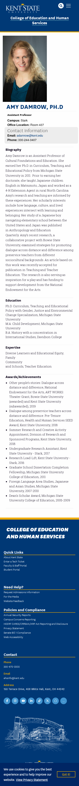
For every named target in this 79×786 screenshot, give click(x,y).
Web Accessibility (13, 637)
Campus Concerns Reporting (19, 619)
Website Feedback (14, 601)
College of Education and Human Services (39, 20)
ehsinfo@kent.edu (14, 678)
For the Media (11, 596)
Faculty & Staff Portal (15, 565)
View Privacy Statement (32, 779)
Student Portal (12, 569)
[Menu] (68, 6)
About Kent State (13, 557)
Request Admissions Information (22, 592)
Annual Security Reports (17, 615)
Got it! (66, 774)
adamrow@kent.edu (30, 135)
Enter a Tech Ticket (14, 561)
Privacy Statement (14, 628)
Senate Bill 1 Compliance (17, 632)
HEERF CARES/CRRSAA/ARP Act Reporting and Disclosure (36, 624)
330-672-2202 (12, 666)
